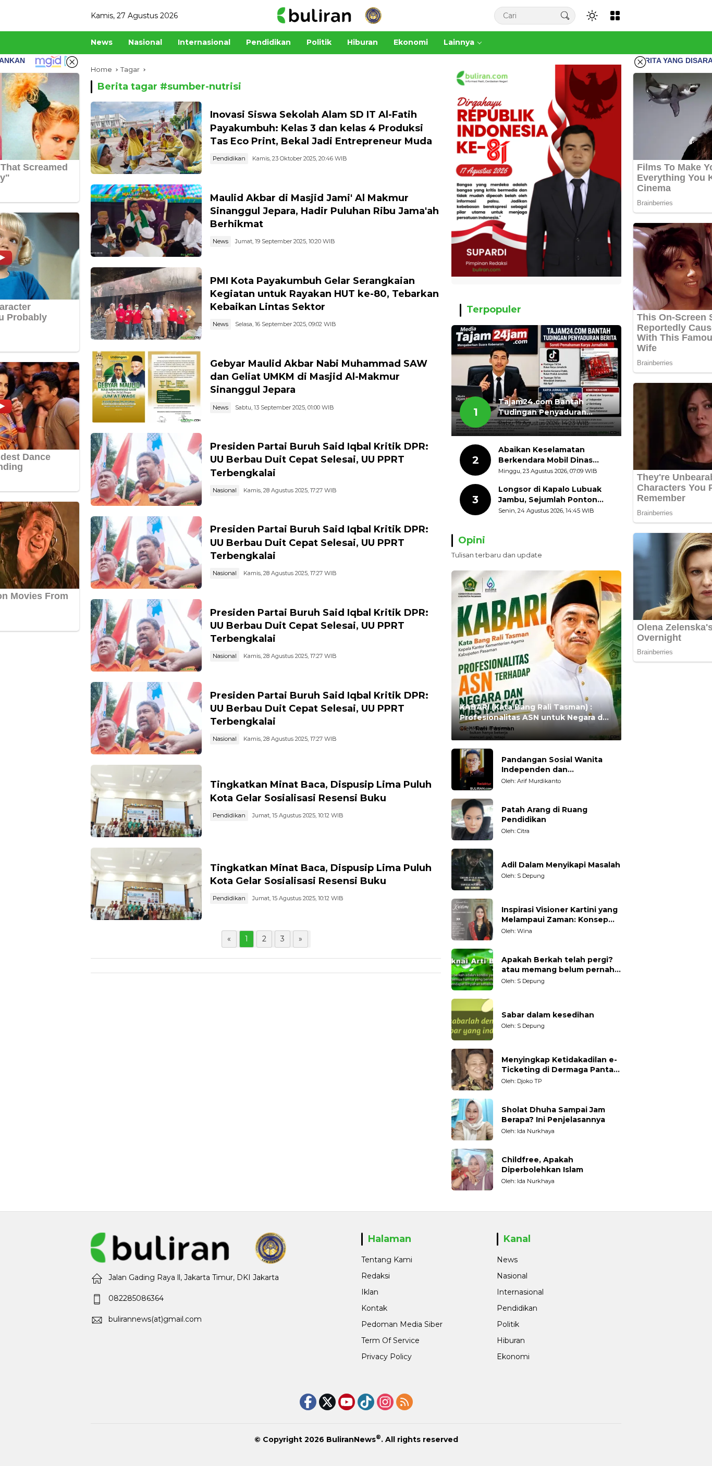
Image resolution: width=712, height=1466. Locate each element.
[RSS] (404, 1402)
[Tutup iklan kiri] (72, 62)
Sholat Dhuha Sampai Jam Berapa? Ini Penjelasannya (553, 1115)
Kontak (374, 1308)
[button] (565, 15)
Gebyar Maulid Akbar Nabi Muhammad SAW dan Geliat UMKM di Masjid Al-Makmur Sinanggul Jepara (318, 376)
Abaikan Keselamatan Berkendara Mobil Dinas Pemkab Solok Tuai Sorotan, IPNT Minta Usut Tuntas (554, 455)
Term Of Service (390, 1340)
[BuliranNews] (329, 15)
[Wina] (472, 919)
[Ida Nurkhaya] (472, 1119)
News (220, 241)
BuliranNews (351, 1439)
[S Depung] (472, 869)
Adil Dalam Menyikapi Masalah (560, 864)
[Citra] (472, 819)
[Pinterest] (346, 1402)
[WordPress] (366, 1402)
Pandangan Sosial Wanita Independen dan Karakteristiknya (552, 765)
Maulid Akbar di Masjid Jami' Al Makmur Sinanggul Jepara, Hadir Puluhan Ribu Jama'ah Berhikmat (324, 211)
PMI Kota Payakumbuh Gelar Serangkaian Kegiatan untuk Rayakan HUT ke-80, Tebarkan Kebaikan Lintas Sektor (324, 294)
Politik (508, 1324)
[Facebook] (308, 1402)
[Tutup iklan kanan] (640, 62)
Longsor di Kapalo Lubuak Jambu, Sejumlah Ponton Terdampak (549, 494)
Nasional (225, 490)
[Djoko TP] (472, 1069)
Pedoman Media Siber (402, 1324)
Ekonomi (513, 1356)
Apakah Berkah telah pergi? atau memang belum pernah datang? (558, 965)
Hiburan (511, 1340)
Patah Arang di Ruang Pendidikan (544, 815)
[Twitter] (327, 1402)
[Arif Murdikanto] (472, 769)
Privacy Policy (386, 1356)
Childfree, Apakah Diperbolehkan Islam (542, 1165)
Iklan (369, 1292)
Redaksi (375, 1276)
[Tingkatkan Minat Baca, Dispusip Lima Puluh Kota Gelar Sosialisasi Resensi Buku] (146, 801)
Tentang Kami (386, 1259)
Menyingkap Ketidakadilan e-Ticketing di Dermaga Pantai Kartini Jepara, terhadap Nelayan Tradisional (559, 1065)
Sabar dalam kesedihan (547, 1015)
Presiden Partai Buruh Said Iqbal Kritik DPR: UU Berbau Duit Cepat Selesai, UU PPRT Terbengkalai (319, 459)
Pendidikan (229, 158)
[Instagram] (385, 1402)
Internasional (520, 1292)
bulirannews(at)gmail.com (155, 1319)
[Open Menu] (615, 15)
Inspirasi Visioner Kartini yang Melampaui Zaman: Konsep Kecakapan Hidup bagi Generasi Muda (559, 915)
